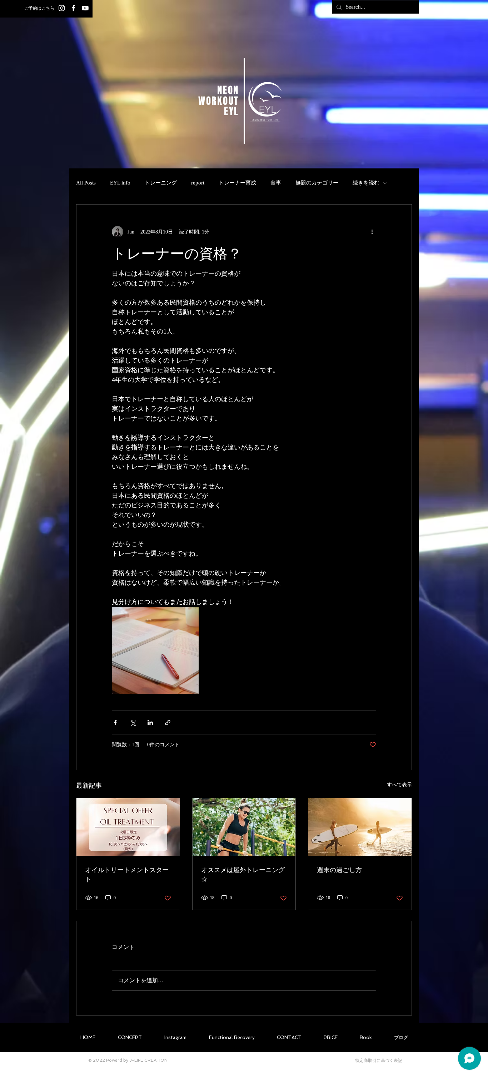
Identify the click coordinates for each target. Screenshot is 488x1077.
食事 (275, 183)
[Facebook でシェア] (115, 722)
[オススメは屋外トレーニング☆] (244, 827)
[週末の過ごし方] (360, 827)
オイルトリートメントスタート (127, 874)
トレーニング (161, 183)
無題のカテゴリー (316, 183)
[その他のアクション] (372, 231)
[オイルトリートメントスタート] (128, 827)
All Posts (86, 183)
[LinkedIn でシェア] (150, 722)
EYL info (120, 183)
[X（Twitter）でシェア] (132, 722)
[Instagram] (62, 8)
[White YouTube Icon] (85, 8)
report (197, 183)
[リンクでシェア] (167, 722)
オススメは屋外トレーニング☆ (243, 874)
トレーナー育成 (237, 183)
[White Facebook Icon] (73, 8)
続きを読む (366, 183)
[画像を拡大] (155, 650)
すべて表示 (399, 784)
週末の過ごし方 (339, 869)
